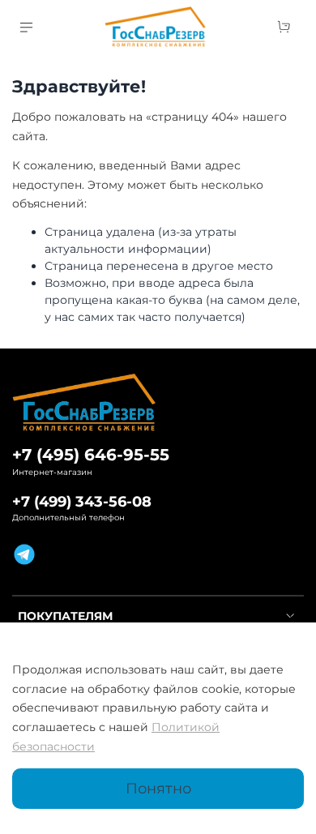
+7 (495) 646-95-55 (90, 454)
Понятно (158, 788)
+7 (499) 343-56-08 (82, 501)
